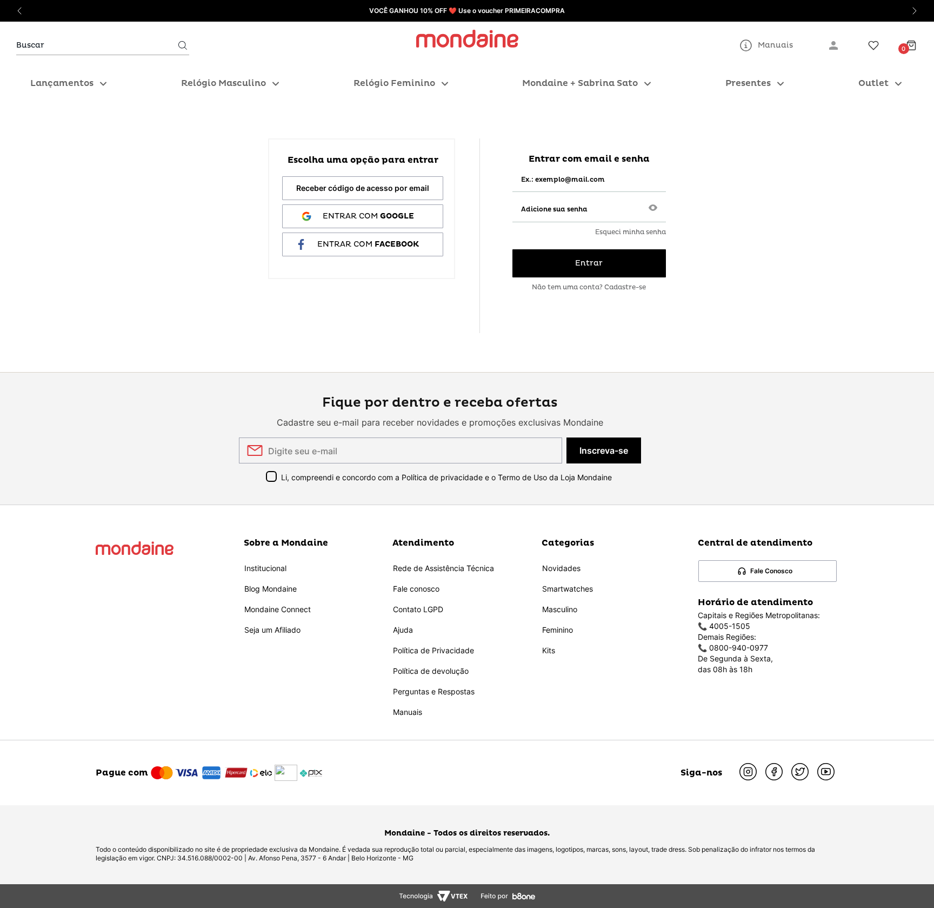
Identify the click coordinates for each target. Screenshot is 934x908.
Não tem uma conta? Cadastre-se (589, 287)
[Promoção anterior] (19, 10)
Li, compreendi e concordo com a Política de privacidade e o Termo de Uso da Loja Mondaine (446, 477)
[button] (653, 208)
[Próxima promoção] (914, 10)
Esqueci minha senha (630, 232)
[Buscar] (182, 45)
